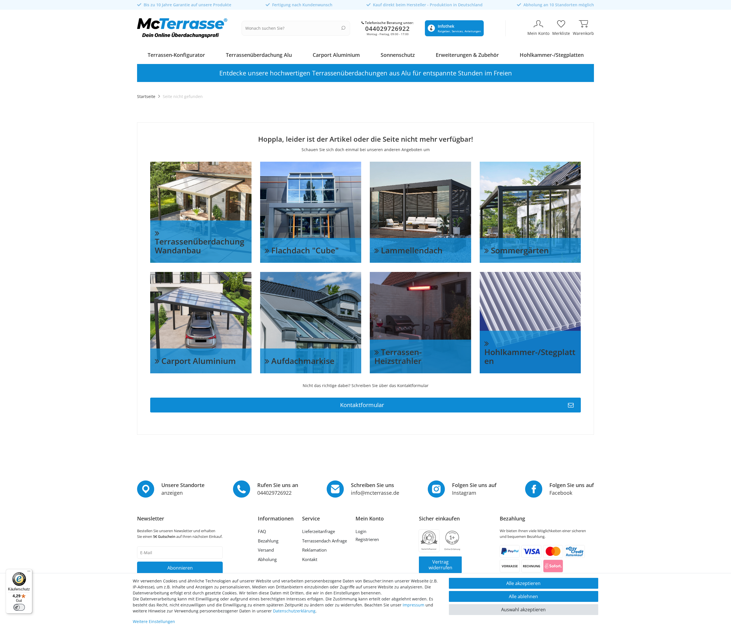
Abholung (267, 559)
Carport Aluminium (336, 54)
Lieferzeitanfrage (318, 531)
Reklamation (314, 550)
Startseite (146, 96)
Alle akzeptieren (523, 583)
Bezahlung (268, 541)
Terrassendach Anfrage (324, 541)
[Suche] (343, 28)
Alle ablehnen (523, 596)
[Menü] (28, 572)
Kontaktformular (362, 405)
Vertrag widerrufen (440, 565)
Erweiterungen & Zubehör (467, 54)
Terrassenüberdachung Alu (259, 54)
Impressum (413, 605)
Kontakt (309, 559)
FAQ (262, 531)
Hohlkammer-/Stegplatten (552, 54)
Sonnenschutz (398, 54)
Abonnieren (180, 568)
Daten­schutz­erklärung (294, 611)
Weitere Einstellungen (154, 621)
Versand (266, 550)
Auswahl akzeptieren (523, 609)
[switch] (19, 607)
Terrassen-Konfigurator (176, 54)
